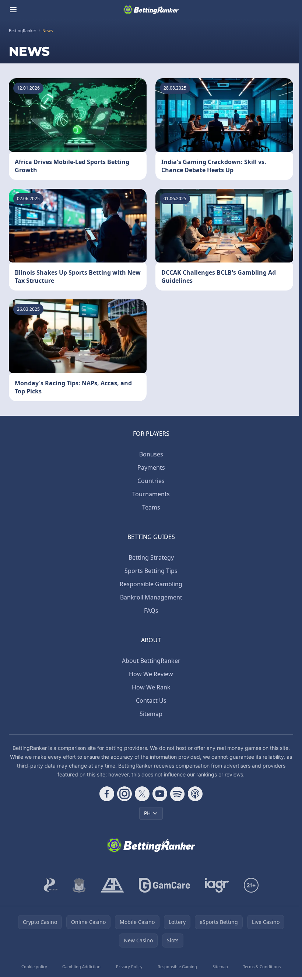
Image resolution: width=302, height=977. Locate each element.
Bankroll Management (151, 597)
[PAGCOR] (50, 885)
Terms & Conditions (262, 966)
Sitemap (151, 714)
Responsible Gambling (151, 584)
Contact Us (151, 700)
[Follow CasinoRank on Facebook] (106, 793)
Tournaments (151, 494)
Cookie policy (34, 966)
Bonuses (151, 454)
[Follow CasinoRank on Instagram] (124, 793)
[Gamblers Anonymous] (112, 885)
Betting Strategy (151, 557)
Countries (151, 481)
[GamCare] (164, 885)
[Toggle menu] (13, 9)
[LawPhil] (79, 885)
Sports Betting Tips (151, 571)
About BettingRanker (151, 661)
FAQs (151, 610)
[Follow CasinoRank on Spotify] (177, 793)
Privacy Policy (129, 966)
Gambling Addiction (81, 966)
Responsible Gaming (177, 966)
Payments (151, 467)
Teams (151, 507)
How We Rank (151, 687)
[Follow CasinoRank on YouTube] (159, 793)
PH (147, 813)
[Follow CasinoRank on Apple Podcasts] (195, 793)
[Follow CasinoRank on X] (142, 793)
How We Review (151, 674)
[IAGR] (217, 885)
